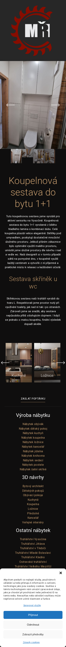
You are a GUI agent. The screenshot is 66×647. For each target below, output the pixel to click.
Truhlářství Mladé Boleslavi (33, 552)
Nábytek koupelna (33, 437)
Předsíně (33, 513)
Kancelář (33, 517)
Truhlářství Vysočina (33, 539)
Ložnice (33, 508)
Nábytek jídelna (33, 451)
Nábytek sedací (33, 460)
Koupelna (33, 504)
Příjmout (33, 614)
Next (55, 105)
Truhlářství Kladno (33, 557)
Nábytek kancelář (33, 446)
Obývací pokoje (33, 495)
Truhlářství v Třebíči (33, 548)
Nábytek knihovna (33, 455)
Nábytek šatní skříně (33, 469)
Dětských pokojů (33, 490)
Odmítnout (33, 624)
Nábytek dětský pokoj (33, 428)
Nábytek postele (33, 464)
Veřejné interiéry (33, 522)
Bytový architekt (33, 486)
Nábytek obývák (33, 424)
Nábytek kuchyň (33, 433)
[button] (60, 573)
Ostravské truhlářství (33, 562)
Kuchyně (33, 499)
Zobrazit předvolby (33, 634)
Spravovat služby (32, 605)
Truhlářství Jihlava (33, 543)
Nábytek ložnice (33, 442)
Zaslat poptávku (33, 398)
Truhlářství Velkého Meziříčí (33, 566)
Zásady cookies (31, 642)
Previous (10, 105)
